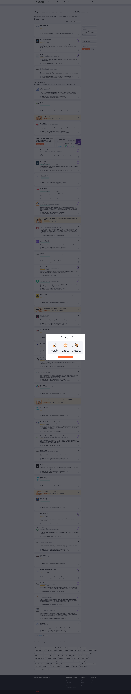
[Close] (83, 335)
